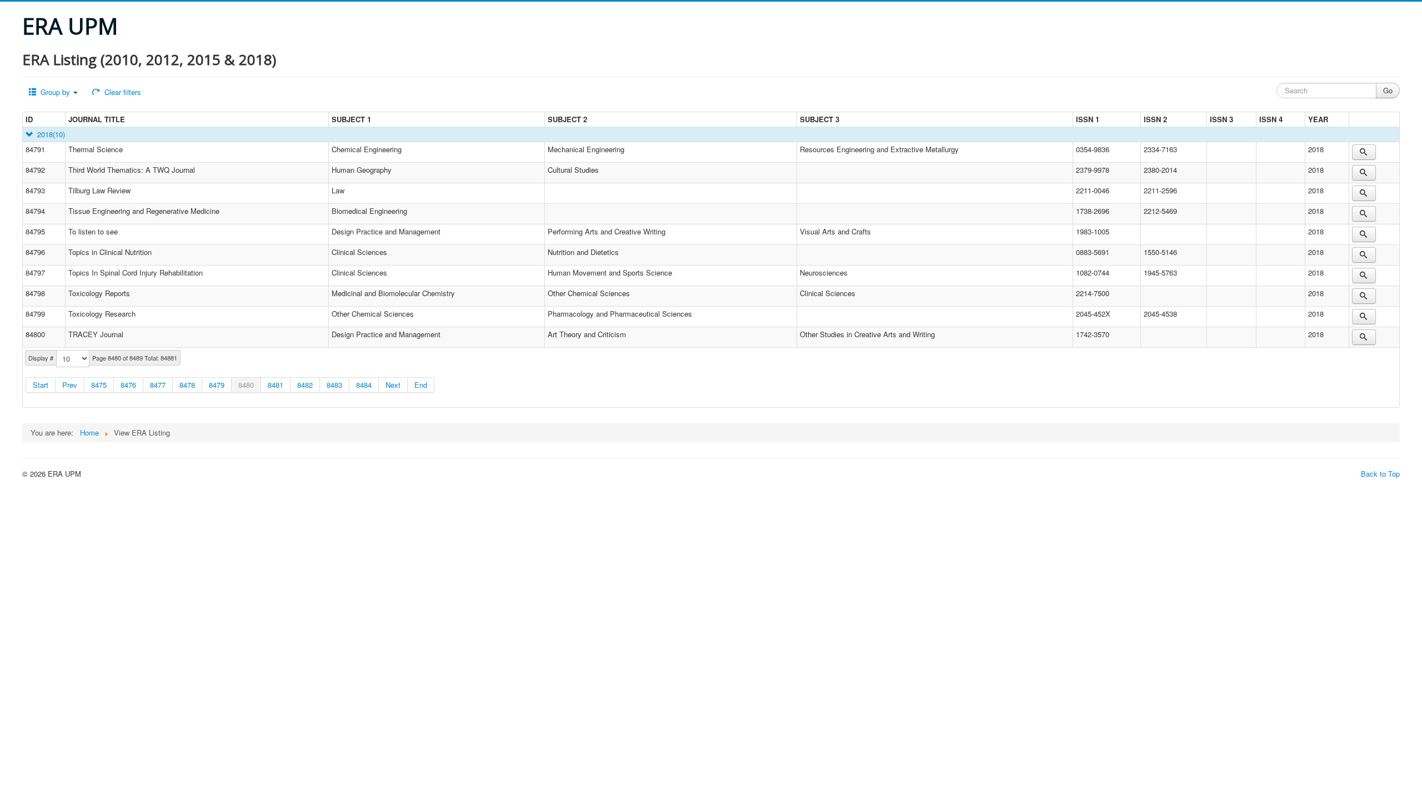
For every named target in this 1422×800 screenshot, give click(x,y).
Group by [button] (55, 92)
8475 (99, 384)
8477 (158, 384)
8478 (187, 384)
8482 (305, 384)
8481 (275, 384)
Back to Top (1380, 473)
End (420, 384)
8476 (128, 384)
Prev (69, 384)
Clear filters (121, 92)
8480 (246, 384)
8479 (216, 384)
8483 (334, 384)
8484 (364, 384)
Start (40, 384)
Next (392, 384)
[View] (1364, 152)
